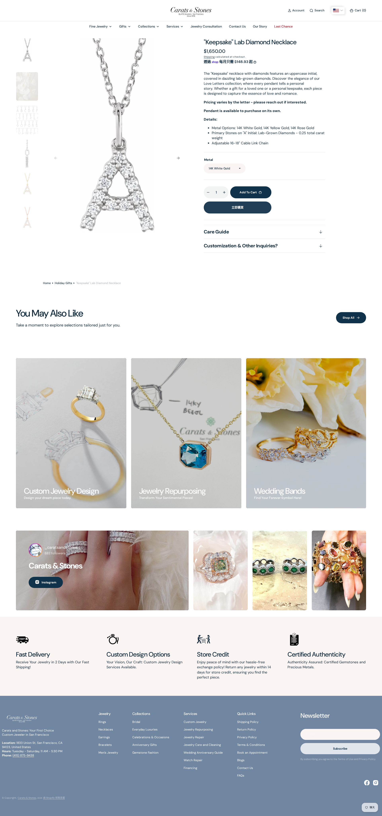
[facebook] (367, 782)
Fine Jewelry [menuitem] (98, 26)
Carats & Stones (27, 797)
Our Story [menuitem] (260, 26)
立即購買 (237, 207)
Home (47, 283)
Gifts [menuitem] (122, 26)
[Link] (71, 433)
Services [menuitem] (173, 26)
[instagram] (375, 782)
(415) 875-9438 (23, 755)
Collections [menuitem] (146, 26)
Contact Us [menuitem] (237, 26)
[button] (296, 10)
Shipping (209, 56)
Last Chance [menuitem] (283, 26)
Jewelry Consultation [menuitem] (206, 26)
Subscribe (340, 749)
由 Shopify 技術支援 (54, 797)
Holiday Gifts (63, 283)
